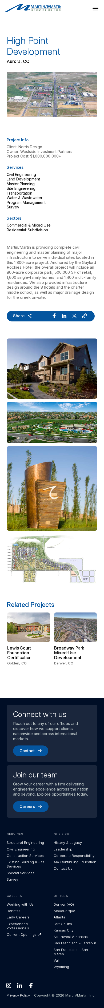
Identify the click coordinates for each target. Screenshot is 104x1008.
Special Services (20, 873)
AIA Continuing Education (75, 862)
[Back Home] (32, 8)
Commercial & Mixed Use (29, 225)
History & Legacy (68, 842)
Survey (13, 207)
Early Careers (18, 917)
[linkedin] (64, 316)
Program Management (26, 202)
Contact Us (63, 868)
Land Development (23, 179)
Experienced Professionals (18, 926)
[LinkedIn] (19, 985)
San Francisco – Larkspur (75, 943)
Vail (56, 960)
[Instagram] (8, 985)
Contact (27, 750)
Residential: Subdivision (27, 230)
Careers (27, 806)
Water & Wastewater (24, 197)
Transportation (19, 193)
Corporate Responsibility (74, 855)
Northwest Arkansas (71, 936)
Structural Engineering (25, 842)
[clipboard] (84, 316)
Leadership (63, 849)
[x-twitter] (74, 316)
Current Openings (22, 934)
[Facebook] (30, 985)
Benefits (13, 911)
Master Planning (21, 184)
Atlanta (59, 917)
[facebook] (54, 316)
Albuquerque (64, 911)
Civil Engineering (21, 174)
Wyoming (61, 967)
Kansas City (63, 930)
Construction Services (25, 855)
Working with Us (20, 904)
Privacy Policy (18, 995)
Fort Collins (63, 924)
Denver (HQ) (64, 904)
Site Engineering (21, 188)
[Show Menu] (95, 8)
